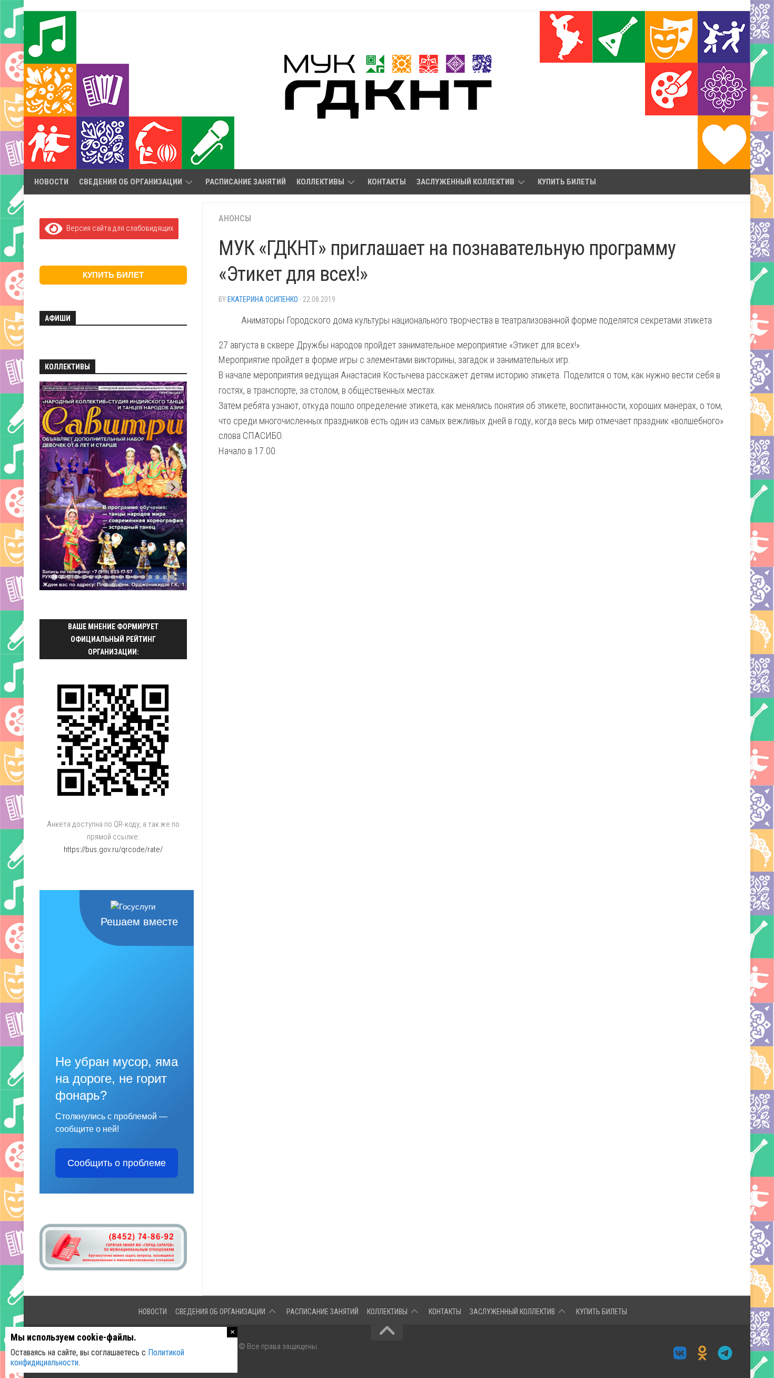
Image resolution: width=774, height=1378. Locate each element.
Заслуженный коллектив (465, 182)
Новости (51, 182)
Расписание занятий (245, 182)
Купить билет (113, 274)
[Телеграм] (725, 1353)
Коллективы (320, 182)
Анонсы (235, 218)
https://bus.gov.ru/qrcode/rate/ (113, 849)
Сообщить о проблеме (116, 1163)
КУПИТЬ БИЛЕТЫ (567, 182)
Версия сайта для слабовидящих (118, 228)
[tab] (54, 577)
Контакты (387, 182)
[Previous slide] (53, 487)
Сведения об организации (130, 182)
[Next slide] (173, 487)
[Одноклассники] (702, 1353)
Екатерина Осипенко (262, 299)
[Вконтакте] (680, 1353)
